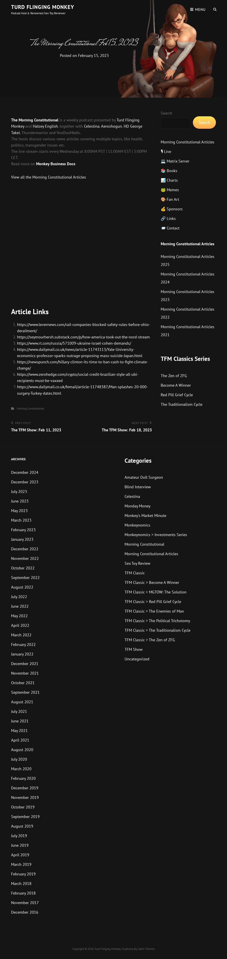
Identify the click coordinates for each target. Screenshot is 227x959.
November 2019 (25, 797)
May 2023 (19, 510)
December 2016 (24, 912)
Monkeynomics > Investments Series (156, 534)
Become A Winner (176, 385)
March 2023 (21, 520)
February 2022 (23, 644)
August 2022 (22, 587)
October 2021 (23, 682)
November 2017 (25, 902)
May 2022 (19, 615)
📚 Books (169, 170)
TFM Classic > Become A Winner (152, 582)
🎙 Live (166, 151)
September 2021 (25, 692)
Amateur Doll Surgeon (144, 477)
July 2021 (19, 711)
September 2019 (25, 816)
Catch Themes (146, 949)
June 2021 (20, 721)
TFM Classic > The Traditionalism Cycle (157, 630)
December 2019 (24, 787)
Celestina (92, 126)
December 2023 (24, 482)
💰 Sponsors (172, 208)
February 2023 (23, 529)
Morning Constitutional (30, 408)
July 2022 (19, 596)
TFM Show (134, 649)
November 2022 (25, 558)
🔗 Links (168, 218)
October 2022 (23, 568)
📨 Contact (170, 228)
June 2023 (20, 501)
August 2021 (22, 701)
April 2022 (20, 625)
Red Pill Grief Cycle (177, 394)
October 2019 (23, 807)
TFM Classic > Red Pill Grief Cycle (153, 601)
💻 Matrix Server (175, 161)
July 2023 (19, 491)
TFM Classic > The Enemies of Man (154, 611)
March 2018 (21, 883)
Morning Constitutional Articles (187, 142)
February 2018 (23, 893)
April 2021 (20, 740)
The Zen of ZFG (174, 375)
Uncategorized (137, 658)
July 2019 (19, 835)
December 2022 (24, 548)
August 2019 (22, 826)
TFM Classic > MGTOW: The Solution (155, 592)
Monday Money (137, 506)
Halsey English (45, 126)
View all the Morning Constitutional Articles (48, 177)
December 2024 (24, 472)
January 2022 (22, 654)
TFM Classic (135, 572)
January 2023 (22, 539)
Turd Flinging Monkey (42, 7)
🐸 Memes (170, 189)
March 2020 (21, 768)
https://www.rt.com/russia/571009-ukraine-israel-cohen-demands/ (74, 343)
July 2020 (19, 759)
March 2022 (21, 634)
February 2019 (23, 874)
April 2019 (20, 854)
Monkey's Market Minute (145, 515)
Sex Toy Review (137, 563)
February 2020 (23, 778)
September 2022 (25, 577)
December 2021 (24, 663)
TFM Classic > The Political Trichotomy (157, 620)
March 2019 (21, 864)
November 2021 (25, 673)
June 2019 (20, 845)
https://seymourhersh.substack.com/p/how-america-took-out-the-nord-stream (83, 337)
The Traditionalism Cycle (181, 404)
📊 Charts (169, 180)
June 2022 (20, 606)
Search (166, 113)
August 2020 (22, 749)
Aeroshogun (111, 126)
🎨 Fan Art (170, 199)
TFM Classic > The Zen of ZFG (150, 639)
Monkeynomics (137, 525)
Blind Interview (138, 486)
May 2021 (19, 730)
